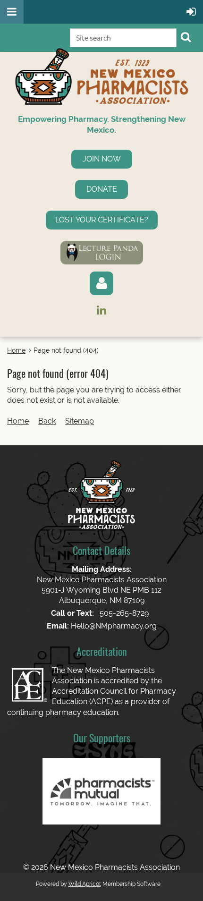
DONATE (101, 189)
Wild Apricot (84, 884)
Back (47, 420)
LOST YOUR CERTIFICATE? (101, 219)
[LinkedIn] (101, 310)
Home (16, 350)
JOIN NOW (102, 158)
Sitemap (79, 420)
